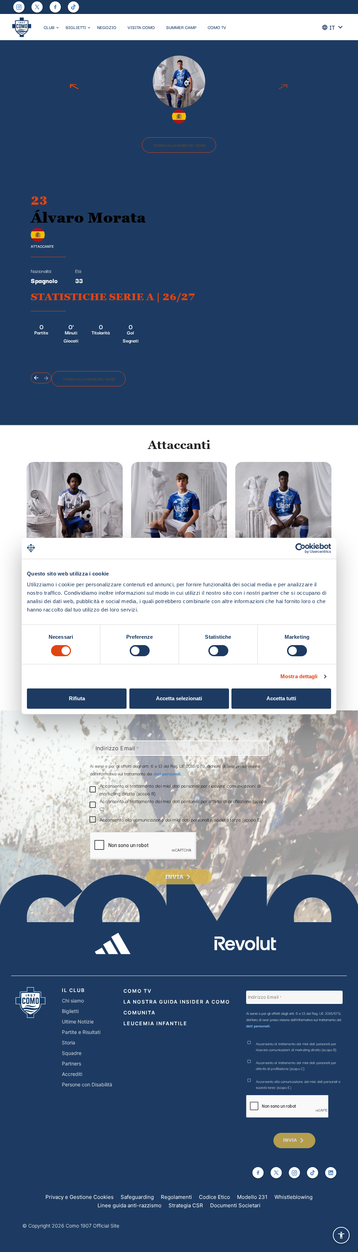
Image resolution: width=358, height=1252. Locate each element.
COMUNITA (139, 1012)
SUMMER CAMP (181, 27)
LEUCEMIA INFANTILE (155, 1023)
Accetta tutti (281, 698)
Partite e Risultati (81, 1032)
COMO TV (217, 27)
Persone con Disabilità (87, 1084)
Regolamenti (176, 1197)
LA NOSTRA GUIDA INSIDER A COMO (176, 1002)
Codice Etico (214, 1197)
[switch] (140, 650)
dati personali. (167, 773)
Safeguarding (137, 1197)
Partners (71, 1063)
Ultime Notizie (78, 1022)
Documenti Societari (235, 1205)
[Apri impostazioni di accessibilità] (341, 1235)
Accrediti (72, 1074)
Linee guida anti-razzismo (130, 1205)
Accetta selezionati (179, 698)
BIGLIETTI (76, 27)
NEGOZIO (106, 27)
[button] (57, 28)
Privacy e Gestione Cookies (79, 1197)
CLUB (49, 27)
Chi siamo (73, 1001)
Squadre (71, 1053)
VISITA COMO (141, 27)
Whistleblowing (293, 1197)
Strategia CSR (186, 1205)
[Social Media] (37, 7)
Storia (68, 1042)
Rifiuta (77, 698)
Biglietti (70, 1011)
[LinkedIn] (330, 1172)
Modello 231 (252, 1197)
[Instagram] (18, 7)
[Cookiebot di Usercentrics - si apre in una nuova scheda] (300, 548)
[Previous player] (74, 86)
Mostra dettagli (299, 676)
